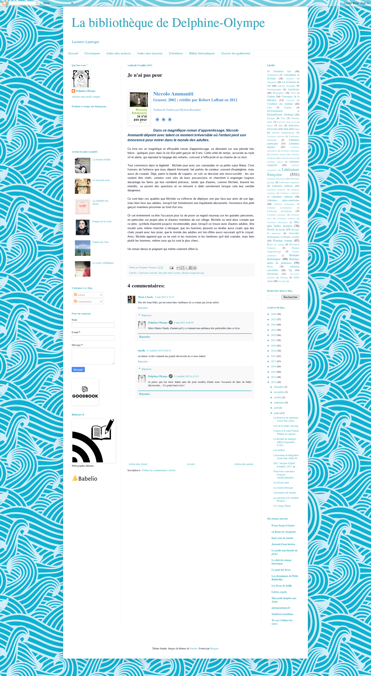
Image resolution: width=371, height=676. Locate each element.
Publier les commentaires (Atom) (159, 470)
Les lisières (279, 450)
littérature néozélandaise (279, 207)
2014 (274, 377)
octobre (278, 397)
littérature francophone (276, 178)
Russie (270, 266)
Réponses (147, 315)
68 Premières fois (279, 71)
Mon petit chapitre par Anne (284, 599)
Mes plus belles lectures (170, 272)
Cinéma (271, 96)
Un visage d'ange (282, 505)
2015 (274, 371)
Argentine (271, 82)
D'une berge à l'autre (283, 525)
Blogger (214, 648)
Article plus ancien (243, 464)
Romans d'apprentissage (193, 272)
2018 (274, 356)
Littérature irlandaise (276, 189)
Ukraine (284, 277)
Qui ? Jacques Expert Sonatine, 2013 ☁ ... (286, 464)
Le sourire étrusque (283, 487)
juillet (277, 413)
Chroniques (92, 53)
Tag (290, 270)
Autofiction (293, 89)
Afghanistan (272, 74)
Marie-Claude (146, 297)
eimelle (141, 350)
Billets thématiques (202, 53)
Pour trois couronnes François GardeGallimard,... (285, 474)
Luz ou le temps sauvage (286, 425)
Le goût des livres (281, 570)
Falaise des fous (101, 242)
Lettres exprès (279, 592)
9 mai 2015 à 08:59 (183, 322)
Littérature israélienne (289, 193)
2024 (274, 324)
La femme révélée (101, 159)
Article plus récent (138, 464)
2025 (274, 319)
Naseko (194, 648)
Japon (296, 128)
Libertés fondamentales (283, 132)
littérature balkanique (290, 150)
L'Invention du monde (285, 492)
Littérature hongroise (289, 182)
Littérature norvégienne (279, 211)
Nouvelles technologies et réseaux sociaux (283, 234)
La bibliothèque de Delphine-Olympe (168, 22)
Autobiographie (274, 89)
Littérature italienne (148, 272)
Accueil (73, 53)
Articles (81, 294)
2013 (274, 382)
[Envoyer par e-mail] (178, 268)
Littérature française (283, 172)
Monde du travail (276, 229)
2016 (274, 366)
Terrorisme (272, 273)
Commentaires (84, 301)
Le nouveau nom (101, 180)
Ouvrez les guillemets (235, 53)
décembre (279, 386)
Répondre (143, 307)
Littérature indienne (282, 185)
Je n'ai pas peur (281, 482)
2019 (274, 350)
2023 (274, 329)
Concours (290, 100)
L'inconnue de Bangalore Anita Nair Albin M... (286, 456)
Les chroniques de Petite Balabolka (285, 577)
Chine (293, 93)
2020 (274, 345)
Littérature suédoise (286, 218)
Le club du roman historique (281, 561)
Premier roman (282, 240)
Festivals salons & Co (286, 122)
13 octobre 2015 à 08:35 (158, 350)
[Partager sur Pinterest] (195, 268)
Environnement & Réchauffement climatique (283, 112)
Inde (281, 125)
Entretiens (176, 53)
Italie (286, 128)
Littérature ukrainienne (277, 222)
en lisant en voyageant (284, 531)
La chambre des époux (100, 202)
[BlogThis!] (182, 268)
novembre (279, 392)
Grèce (270, 125)
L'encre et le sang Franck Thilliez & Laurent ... (286, 432)
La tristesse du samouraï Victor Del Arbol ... (286, 419)
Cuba (269, 107)
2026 (274, 314)
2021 (274, 340)
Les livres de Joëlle (282, 585)
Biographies (278, 92)
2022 (274, 335)
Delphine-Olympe (157, 322)
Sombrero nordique (282, 614)
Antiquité (290, 78)
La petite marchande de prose (285, 552)
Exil (283, 118)
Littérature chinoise (288, 158)
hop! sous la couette (282, 538)
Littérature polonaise (276, 214)
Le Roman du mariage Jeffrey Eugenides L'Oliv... (285, 442)
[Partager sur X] (186, 268)
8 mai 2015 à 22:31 (165, 297)
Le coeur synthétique (103, 262)
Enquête (288, 107)
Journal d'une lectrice (283, 544)
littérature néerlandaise (284, 204)
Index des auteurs (118, 53)
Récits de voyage (275, 244)
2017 (274, 361)
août (276, 407)
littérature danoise (275, 161)
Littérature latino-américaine (283, 200)
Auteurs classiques (286, 85)
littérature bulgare (278, 154)
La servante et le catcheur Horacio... (286, 499)
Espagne (271, 118)
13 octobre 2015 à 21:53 (186, 376)
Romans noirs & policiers (283, 261)
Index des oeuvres (150, 53)
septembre (279, 402)
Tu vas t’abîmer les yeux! (282, 621)
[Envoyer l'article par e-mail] (171, 267)
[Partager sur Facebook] (191, 268)
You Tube (282, 281)
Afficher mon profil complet (86, 96)
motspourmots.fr (281, 608)
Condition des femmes (280, 103)
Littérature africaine (275, 136)
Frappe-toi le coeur (102, 221)
